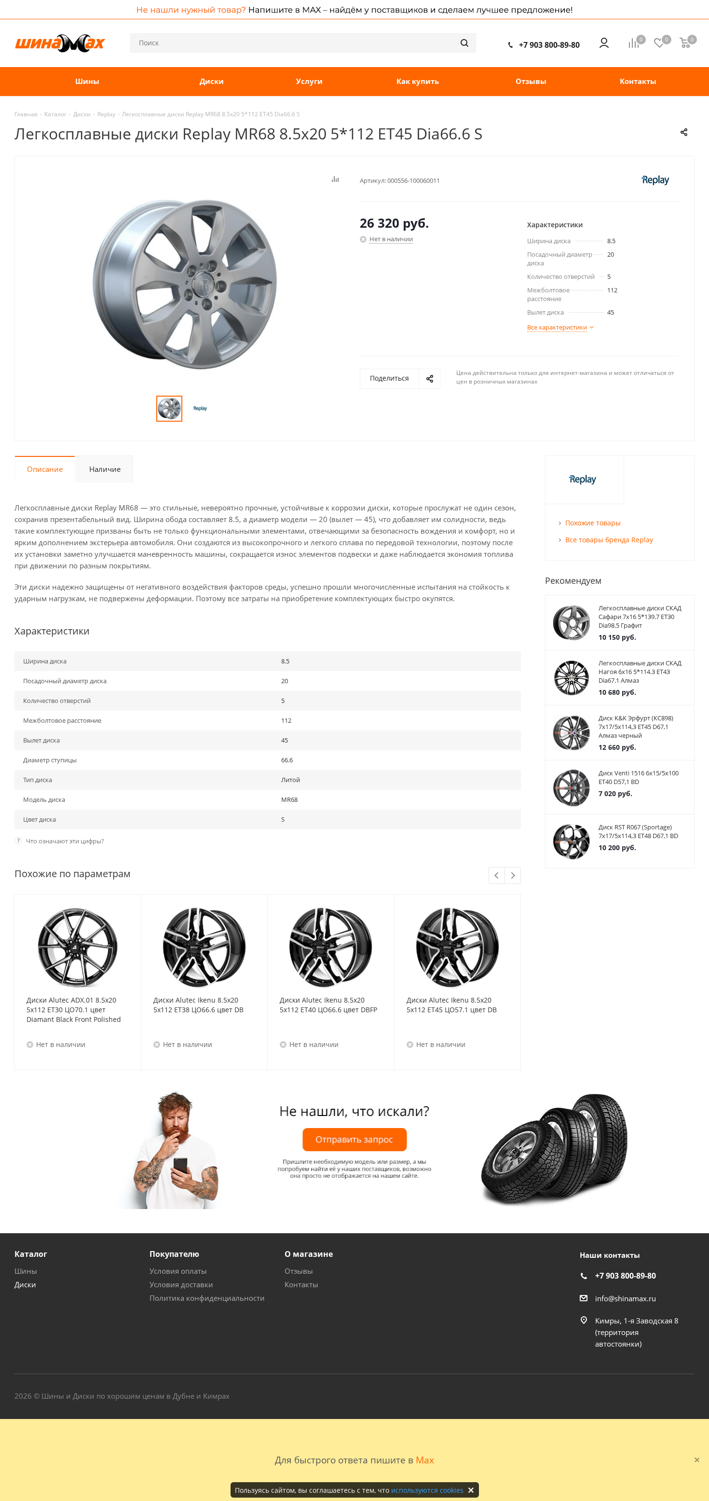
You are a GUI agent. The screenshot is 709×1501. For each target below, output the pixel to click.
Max (425, 1460)
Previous (497, 876)
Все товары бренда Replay (609, 539)
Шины (25, 1271)
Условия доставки (181, 1284)
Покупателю (174, 1254)
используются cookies (427, 1490)
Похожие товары (593, 522)
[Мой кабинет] (604, 43)
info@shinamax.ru (625, 1298)
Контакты (301, 1284)
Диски (25, 1284)
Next (513, 876)
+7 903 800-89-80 (549, 45)
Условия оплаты (178, 1271)
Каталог (30, 1254)
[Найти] (464, 43)
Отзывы (299, 1271)
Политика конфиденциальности (207, 1298)
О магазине (309, 1254)
